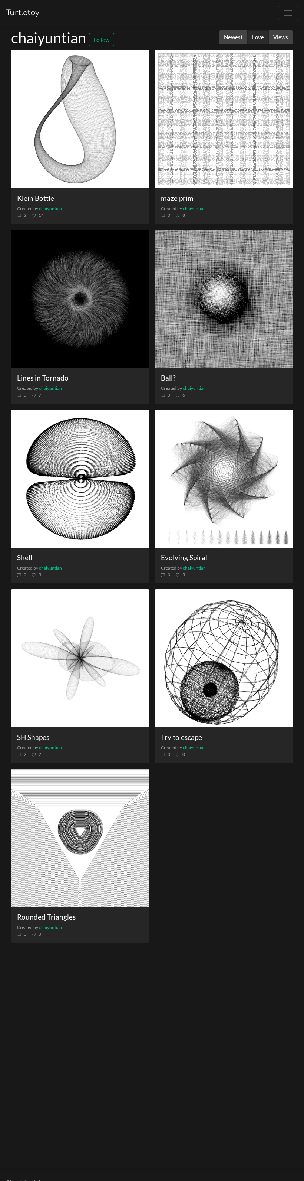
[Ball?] (224, 299)
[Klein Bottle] (80, 119)
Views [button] (280, 37)
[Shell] (80, 479)
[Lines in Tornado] (80, 299)
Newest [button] (233, 37)
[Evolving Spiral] (224, 479)
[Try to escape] (224, 658)
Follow (101, 39)
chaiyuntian (50, 208)
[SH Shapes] (80, 658)
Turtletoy (22, 13)
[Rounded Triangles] (80, 838)
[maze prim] (224, 119)
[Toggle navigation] (288, 13)
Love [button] (258, 37)
